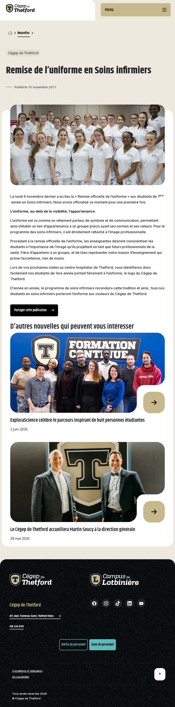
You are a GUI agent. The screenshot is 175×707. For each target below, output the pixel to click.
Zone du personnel (102, 644)
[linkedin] (129, 603)
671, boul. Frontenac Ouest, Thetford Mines (32, 616)
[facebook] (94, 603)
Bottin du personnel (73, 644)
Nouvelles (24, 33)
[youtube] (141, 603)
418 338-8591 (17, 626)
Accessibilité (20, 677)
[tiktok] (118, 603)
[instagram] (106, 603)
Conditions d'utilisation (27, 671)
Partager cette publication (30, 310)
